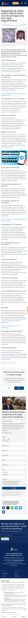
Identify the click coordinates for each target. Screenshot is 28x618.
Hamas (3, 112)
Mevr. (9, 439)
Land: (3, 469)
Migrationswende (22, 294)
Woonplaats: (5, 465)
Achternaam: (5, 446)
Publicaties (17, 576)
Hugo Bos (25, 24)
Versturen (5, 539)
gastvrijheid (19, 252)
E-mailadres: (5, 474)
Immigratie (16, 25)
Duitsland (3, 66)
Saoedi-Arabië (16, 195)
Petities (16, 573)
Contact (4, 576)
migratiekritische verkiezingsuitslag (11, 342)
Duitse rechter (17, 143)
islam (24, 81)
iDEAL (20, 557)
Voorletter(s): (5, 441)
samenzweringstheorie (6, 120)
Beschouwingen (10, 25)
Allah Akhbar (6, 229)
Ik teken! (14, 488)
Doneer (16, 3)
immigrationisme (5, 354)
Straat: (4, 460)
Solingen (17, 214)
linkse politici (22, 173)
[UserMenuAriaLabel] (21, 3)
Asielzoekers (22, 25)
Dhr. (4, 439)
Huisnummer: (5, 455)
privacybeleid (4, 494)
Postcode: (4, 450)
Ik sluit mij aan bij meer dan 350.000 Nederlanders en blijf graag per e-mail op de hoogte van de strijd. (12, 483)
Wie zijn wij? (5, 573)
